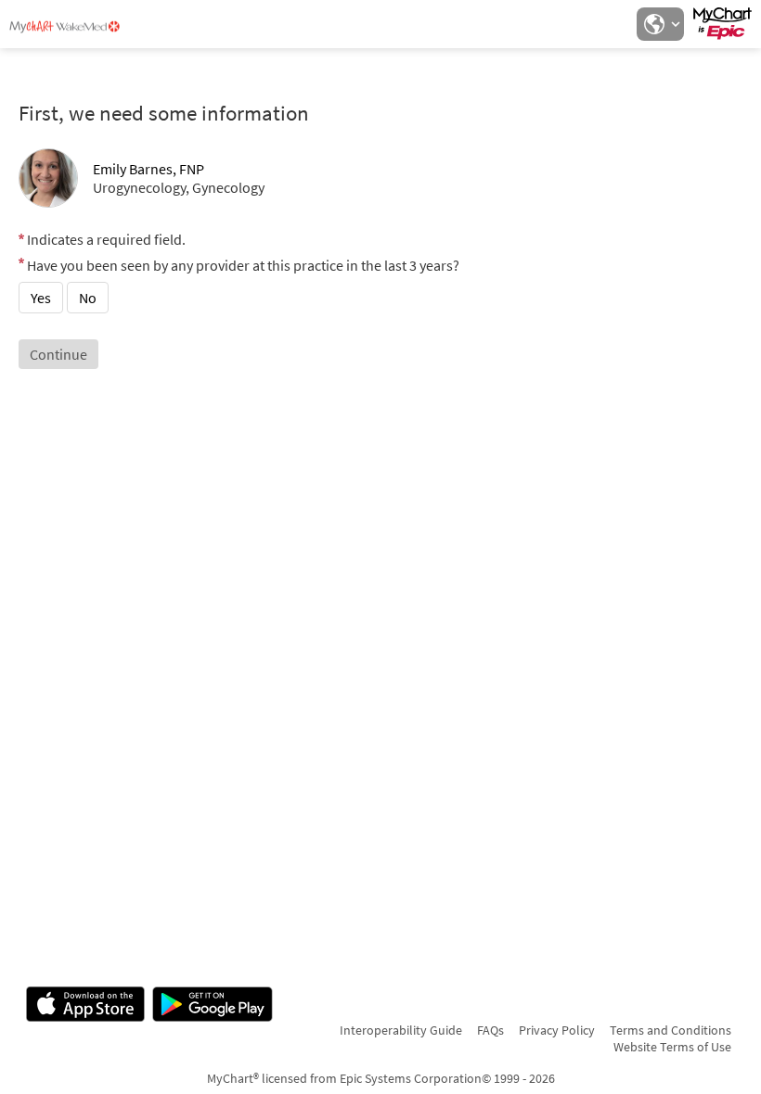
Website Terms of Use (672, 1046)
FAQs (490, 1030)
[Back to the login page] (64, 26)
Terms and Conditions (670, 1030)
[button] (660, 24)
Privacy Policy (557, 1030)
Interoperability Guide (401, 1030)
